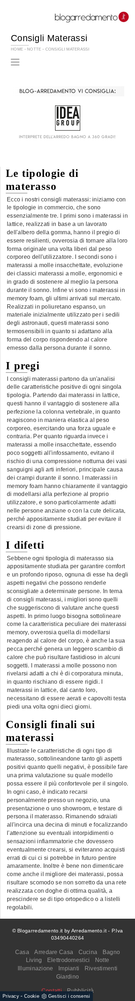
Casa (22, 952)
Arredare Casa (53, 952)
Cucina (88, 952)
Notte (102, 960)
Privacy (11, 996)
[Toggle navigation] (15, 62)
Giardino (67, 977)
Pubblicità (80, 991)
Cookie (31, 996)
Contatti (51, 991)
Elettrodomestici (68, 960)
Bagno (111, 952)
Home (17, 49)
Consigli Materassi (67, 49)
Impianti (68, 968)
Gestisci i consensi (69, 996)
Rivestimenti (101, 968)
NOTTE (34, 49)
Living (34, 960)
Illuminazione (35, 968)
